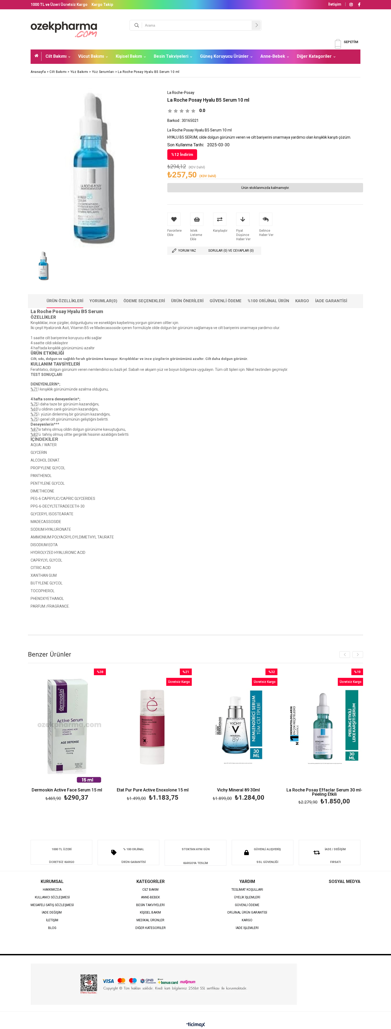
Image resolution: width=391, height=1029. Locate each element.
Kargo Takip (102, 4)
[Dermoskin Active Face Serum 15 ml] (67, 727)
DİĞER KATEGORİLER (150, 928)
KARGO (247, 920)
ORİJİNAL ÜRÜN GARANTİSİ (247, 912)
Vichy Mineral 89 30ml (238, 790)
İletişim (334, 4)
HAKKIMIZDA (52, 889)
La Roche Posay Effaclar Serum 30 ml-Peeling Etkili (324, 792)
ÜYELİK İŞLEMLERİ (247, 897)
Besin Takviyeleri (171, 56)
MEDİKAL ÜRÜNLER (150, 920)
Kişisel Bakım (129, 56)
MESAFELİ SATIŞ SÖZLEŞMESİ (52, 905)
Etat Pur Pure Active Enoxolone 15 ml (153, 790)
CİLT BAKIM (150, 889)
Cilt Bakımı (55, 56)
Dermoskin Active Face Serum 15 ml (67, 790)
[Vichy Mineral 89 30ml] (239, 727)
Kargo (302, 300)
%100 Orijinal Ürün (268, 300)
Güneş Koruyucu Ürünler (224, 56)
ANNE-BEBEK (150, 897)
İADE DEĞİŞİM (52, 912)
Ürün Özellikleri (65, 300)
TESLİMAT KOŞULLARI (247, 889)
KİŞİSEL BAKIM (150, 912)
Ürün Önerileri (187, 300)
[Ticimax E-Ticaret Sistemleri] (195, 1025)
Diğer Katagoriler (314, 56)
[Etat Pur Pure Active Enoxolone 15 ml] (153, 727)
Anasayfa (38, 56)
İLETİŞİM (52, 920)
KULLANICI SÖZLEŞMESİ (52, 897)
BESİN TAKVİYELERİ (150, 905)
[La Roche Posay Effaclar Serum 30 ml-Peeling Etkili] (324, 727)
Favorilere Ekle (67, 735)
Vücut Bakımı (91, 56)
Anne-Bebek (272, 56)
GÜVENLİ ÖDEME (247, 905)
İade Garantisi (331, 300)
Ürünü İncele (85, 735)
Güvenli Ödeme (226, 300)
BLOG (52, 928)
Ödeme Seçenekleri (144, 300)
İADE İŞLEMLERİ (247, 928)
